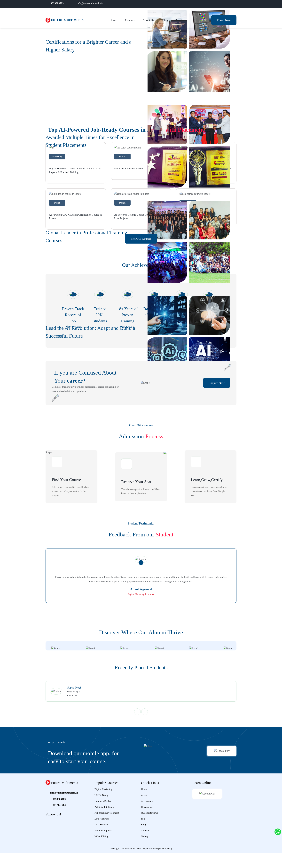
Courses (129, 20)
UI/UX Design (101, 795)
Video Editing (101, 836)
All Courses (147, 801)
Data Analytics (101, 818)
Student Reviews (149, 813)
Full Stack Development (106, 813)
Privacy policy (165, 848)
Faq (143, 818)
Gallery (145, 836)
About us (148, 20)
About (144, 795)
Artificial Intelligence (105, 807)
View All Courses (141, 238)
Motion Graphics (103, 830)
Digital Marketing (103, 789)
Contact (180, 20)
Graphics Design (102, 801)
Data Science (101, 824)
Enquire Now (217, 383)
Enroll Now (224, 20)
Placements (146, 807)
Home (113, 20)
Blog (165, 20)
